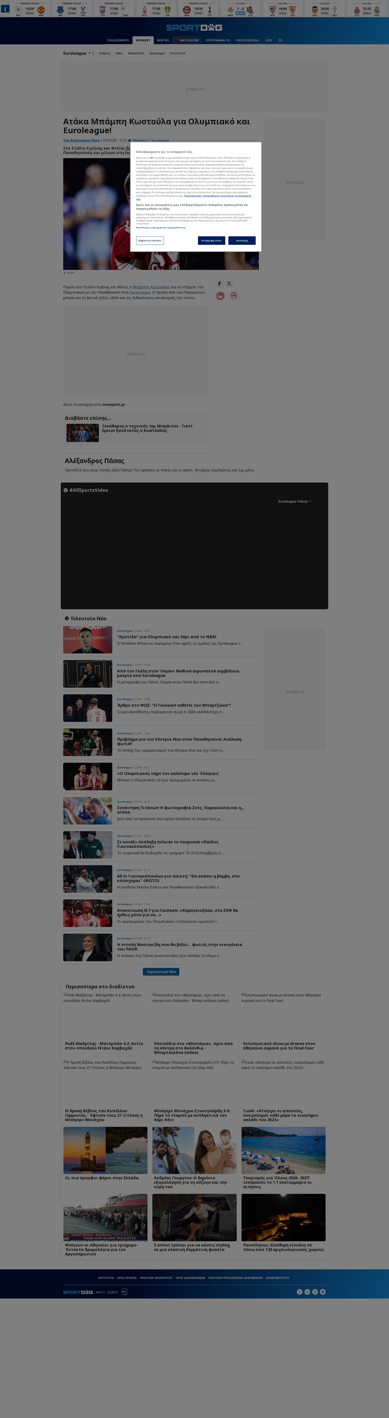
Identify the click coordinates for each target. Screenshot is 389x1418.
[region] (196, 197)
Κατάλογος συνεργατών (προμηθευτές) (161, 227)
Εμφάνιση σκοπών (150, 240)
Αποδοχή (242, 240)
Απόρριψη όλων (211, 240)
